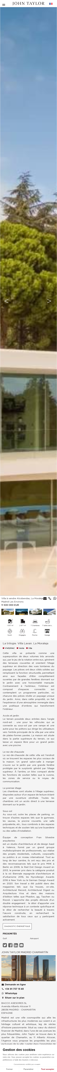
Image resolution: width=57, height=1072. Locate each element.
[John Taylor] (28, 3)
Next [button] (49, 301)
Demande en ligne (15, 985)
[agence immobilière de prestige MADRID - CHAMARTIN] (28, 969)
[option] (28, 301)
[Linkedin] (16, 945)
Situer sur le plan (14, 998)
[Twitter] (5, 945)
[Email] (21, 945)
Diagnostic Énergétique (17, 926)
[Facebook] (10, 945)
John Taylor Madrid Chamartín (24, 952)
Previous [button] (6, 301)
